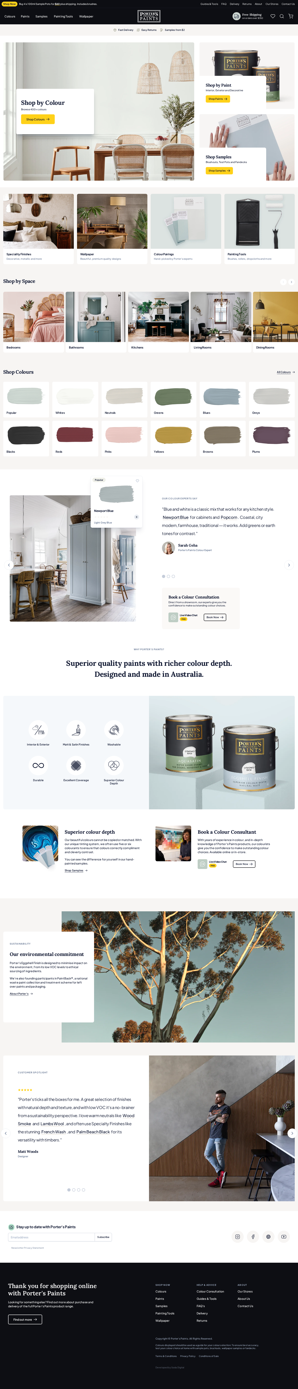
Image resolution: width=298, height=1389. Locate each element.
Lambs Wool (52, 1123)
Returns (247, 3)
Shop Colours (35, 119)
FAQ (224, 3)
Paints (25, 16)
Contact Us (288, 3)
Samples (41, 16)
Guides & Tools (209, 3)
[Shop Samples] (40, 843)
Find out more (22, 1319)
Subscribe (103, 1237)
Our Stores (272, 3)
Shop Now (9, 3)
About (258, 3)
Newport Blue (176, 517)
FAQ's (201, 1306)
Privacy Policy (188, 1356)
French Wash (53, 1131)
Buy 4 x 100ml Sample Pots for (58, 3)
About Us (244, 1298)
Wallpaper (86, 16)
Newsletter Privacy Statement (27, 1247)
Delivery (234, 3)
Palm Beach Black (93, 1131)
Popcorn (229, 517)
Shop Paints (216, 98)
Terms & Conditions (166, 1356)
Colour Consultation (210, 1291)
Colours (9, 16)
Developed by (169, 1367)
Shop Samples (217, 170)
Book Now (213, 617)
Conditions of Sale (209, 1356)
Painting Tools (63, 16)
